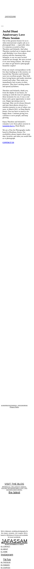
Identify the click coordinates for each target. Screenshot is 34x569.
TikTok (7, 559)
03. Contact (5, 546)
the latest (14, 492)
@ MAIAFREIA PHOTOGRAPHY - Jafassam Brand (14, 405)
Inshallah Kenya (9, 126)
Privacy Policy (14, 407)
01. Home (4, 552)
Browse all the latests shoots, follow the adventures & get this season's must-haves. (14, 488)
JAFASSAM (14, 541)
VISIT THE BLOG (14, 484)
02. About (4, 549)
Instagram (7, 554)
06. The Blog (5, 562)
